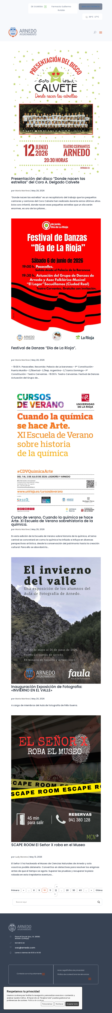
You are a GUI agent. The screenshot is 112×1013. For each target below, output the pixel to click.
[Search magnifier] (99, 902)
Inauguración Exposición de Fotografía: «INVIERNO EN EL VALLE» (46, 688)
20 (67, 890)
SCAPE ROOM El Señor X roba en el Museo (48, 844)
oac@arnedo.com (25, 947)
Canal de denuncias (81, 974)
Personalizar (47, 1004)
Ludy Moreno (21, 857)
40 (80, 890)
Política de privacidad (75, 970)
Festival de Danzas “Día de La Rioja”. (43, 348)
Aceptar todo (72, 1004)
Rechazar (59, 1004)
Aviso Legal (62, 970)
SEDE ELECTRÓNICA (91, 6)
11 (50, 890)
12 (56, 890)
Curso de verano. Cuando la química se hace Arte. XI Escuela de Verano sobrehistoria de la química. (52, 521)
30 (74, 890)
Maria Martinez (22, 190)
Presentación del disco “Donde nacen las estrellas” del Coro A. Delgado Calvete (48, 180)
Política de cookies (65, 974)
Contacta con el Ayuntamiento (29, 974)
